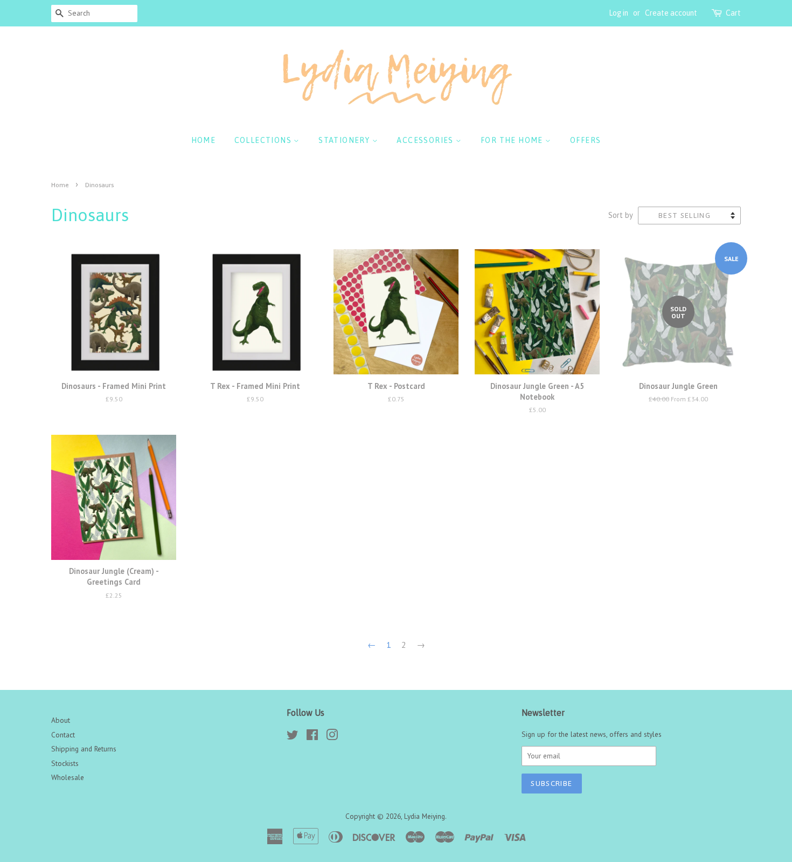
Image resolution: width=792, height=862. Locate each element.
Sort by (620, 215)
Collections (264, 140)
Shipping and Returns (83, 749)
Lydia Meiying (424, 816)
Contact (63, 735)
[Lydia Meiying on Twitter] (292, 737)
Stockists (65, 763)
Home (203, 140)
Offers (585, 140)
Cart (733, 13)
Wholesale (67, 777)
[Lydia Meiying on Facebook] (312, 737)
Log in (618, 13)
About (60, 720)
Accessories (426, 140)
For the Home (513, 140)
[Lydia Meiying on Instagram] (332, 737)
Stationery (345, 140)
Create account (671, 13)
